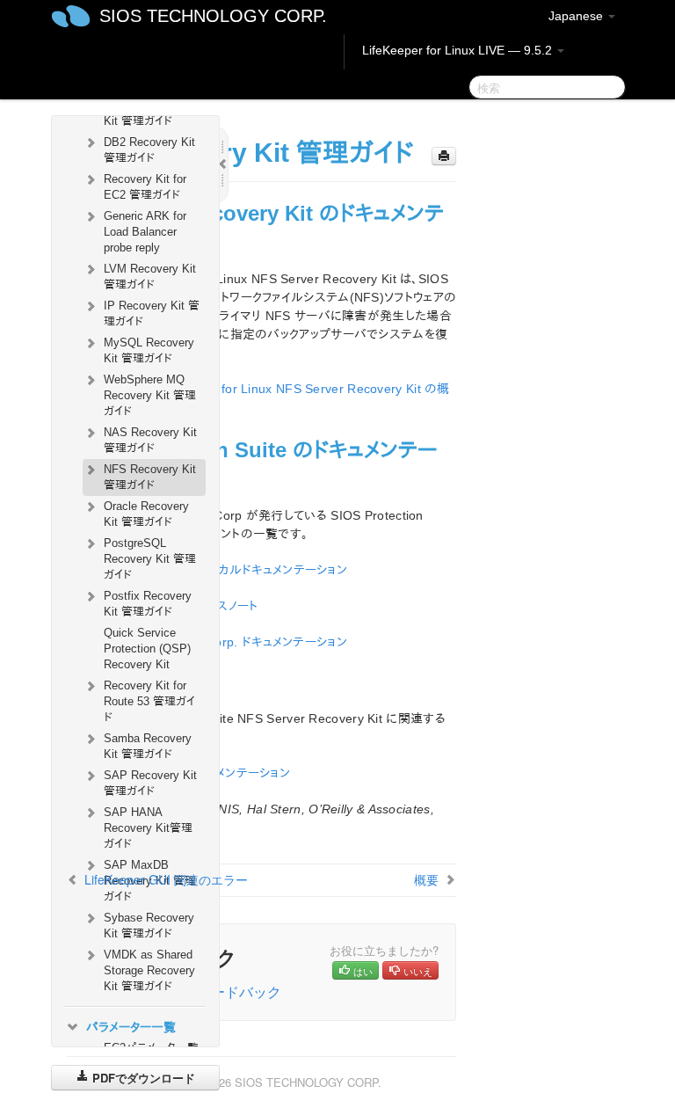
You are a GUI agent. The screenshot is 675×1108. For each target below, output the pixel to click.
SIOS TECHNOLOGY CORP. (213, 16)
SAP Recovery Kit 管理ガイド (150, 783)
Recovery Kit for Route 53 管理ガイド (149, 701)
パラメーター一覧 (131, 1027)
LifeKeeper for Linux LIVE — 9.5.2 (458, 50)
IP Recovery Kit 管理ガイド (152, 313)
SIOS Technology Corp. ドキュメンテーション (224, 642)
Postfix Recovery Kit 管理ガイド (148, 603)
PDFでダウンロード (142, 1077)
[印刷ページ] (444, 156)
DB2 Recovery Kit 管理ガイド (149, 149)
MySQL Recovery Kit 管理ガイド (149, 350)
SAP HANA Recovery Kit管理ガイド (148, 827)
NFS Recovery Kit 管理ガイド (150, 477)
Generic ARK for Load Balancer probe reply (145, 231)
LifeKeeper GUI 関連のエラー (166, 879)
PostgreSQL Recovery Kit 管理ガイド (150, 558)
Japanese (577, 16)
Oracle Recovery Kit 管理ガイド (146, 513)
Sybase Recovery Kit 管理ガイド (149, 925)
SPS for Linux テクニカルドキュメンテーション (224, 570)
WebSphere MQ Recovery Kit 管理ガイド (150, 395)
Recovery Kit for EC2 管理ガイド (145, 186)
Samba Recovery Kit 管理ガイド (148, 746)
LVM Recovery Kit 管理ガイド (150, 276)
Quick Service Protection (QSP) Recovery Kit (147, 648)
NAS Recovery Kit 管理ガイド (150, 440)
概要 (426, 879)
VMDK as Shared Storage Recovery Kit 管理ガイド (149, 970)
